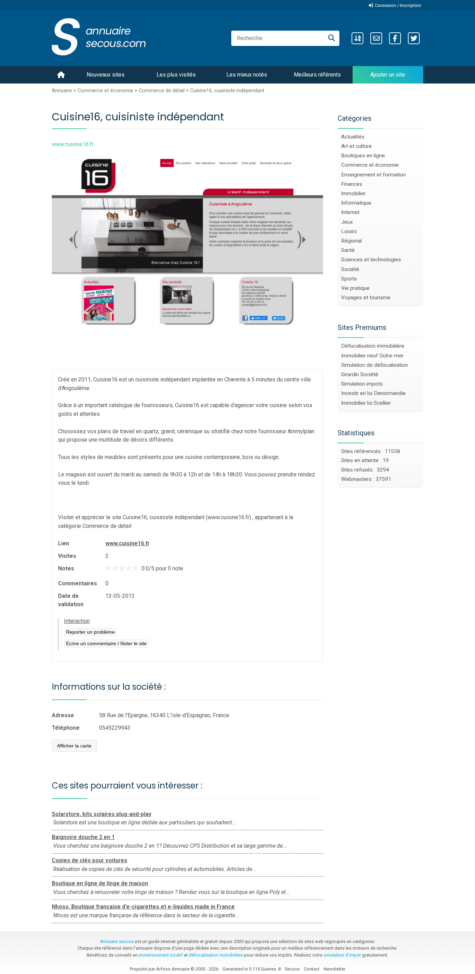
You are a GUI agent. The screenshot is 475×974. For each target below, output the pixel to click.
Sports (349, 279)
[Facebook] (395, 38)
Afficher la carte (74, 746)
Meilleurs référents (317, 74)
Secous (292, 969)
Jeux (347, 222)
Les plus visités (176, 74)
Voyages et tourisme (366, 297)
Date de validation (70, 600)
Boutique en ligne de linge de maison (100, 883)
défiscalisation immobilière (216, 955)
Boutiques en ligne (363, 155)
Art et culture (356, 146)
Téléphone (66, 727)
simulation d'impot (342, 955)
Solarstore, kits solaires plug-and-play (101, 814)
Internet (350, 212)
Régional (351, 241)
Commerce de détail (162, 91)
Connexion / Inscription (398, 5)
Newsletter (334, 969)
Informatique (356, 203)
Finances (351, 184)
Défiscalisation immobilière (372, 346)
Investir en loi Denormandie (373, 393)
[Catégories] (357, 38)
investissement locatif (161, 955)
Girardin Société (359, 374)
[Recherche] (331, 38)
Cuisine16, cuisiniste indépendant (227, 91)
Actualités (352, 137)
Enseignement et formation (373, 175)
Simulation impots (362, 384)
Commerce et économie (105, 91)
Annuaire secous (117, 941)
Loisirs (349, 231)
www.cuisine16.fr (127, 543)
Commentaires (77, 583)
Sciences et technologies (371, 259)
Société (350, 269)
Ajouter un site (387, 74)
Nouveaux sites (105, 74)
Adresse (63, 715)
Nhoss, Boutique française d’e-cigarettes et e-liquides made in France (143, 906)
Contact (312, 969)
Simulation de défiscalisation (374, 365)
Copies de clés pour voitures (89, 860)
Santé (348, 250)
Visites (67, 556)
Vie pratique (355, 288)
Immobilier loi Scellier (366, 403)
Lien (63, 543)
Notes (66, 568)
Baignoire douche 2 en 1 (83, 837)
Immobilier (353, 193)
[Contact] (376, 38)
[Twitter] (414, 38)
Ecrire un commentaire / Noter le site (106, 643)
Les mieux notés (246, 74)
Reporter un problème (90, 632)
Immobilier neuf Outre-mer (372, 356)
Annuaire (62, 91)
